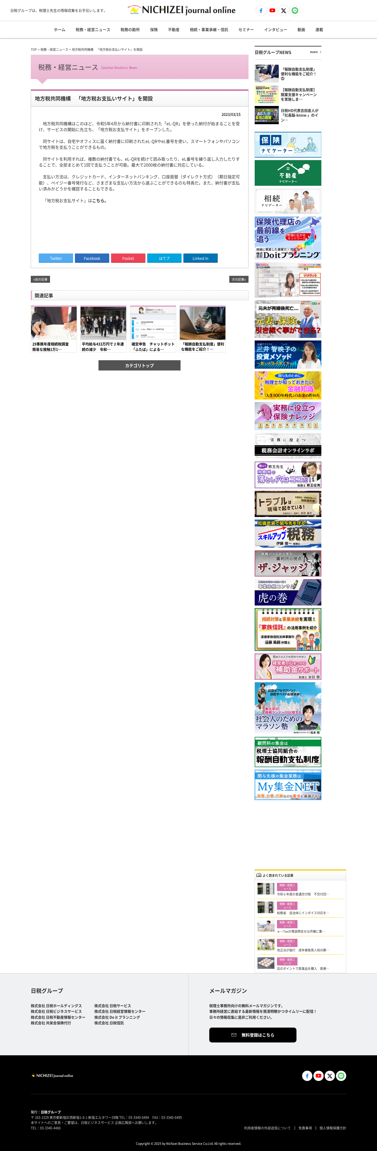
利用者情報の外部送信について (267, 1127)
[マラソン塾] (288, 708)
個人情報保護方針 (333, 1127)
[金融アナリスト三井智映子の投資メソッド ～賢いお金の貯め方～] (288, 354)
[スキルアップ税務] (288, 534)
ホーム (59, 29)
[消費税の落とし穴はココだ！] (288, 475)
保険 (154, 29)
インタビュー (275, 29)
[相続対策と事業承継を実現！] (288, 629)
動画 (301, 29)
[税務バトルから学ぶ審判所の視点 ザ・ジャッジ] (288, 563)
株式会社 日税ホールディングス (56, 1005)
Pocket (128, 258)
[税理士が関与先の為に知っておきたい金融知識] (288, 385)
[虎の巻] (288, 592)
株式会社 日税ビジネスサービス (56, 1011)
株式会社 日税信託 (109, 1022)
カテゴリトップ (139, 365)
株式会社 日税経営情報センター (119, 1011)
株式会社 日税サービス (112, 1005)
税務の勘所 (130, 29)
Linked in (201, 258)
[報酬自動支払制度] (288, 752)
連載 (319, 29)
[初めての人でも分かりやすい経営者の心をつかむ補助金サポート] (288, 666)
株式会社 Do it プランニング (117, 1017)
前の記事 (41, 279)
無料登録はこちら (258, 1035)
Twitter (56, 258)
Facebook (92, 258)
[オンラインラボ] (288, 446)
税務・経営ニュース (93, 29)
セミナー (246, 29)
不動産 (174, 29)
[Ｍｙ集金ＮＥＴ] (288, 785)
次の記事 (238, 279)
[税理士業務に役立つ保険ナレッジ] (288, 416)
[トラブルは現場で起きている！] (288, 504)
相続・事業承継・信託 (209, 29)
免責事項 (305, 1127)
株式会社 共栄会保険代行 (51, 1022)
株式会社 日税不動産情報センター (58, 1017)
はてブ (164, 258)
